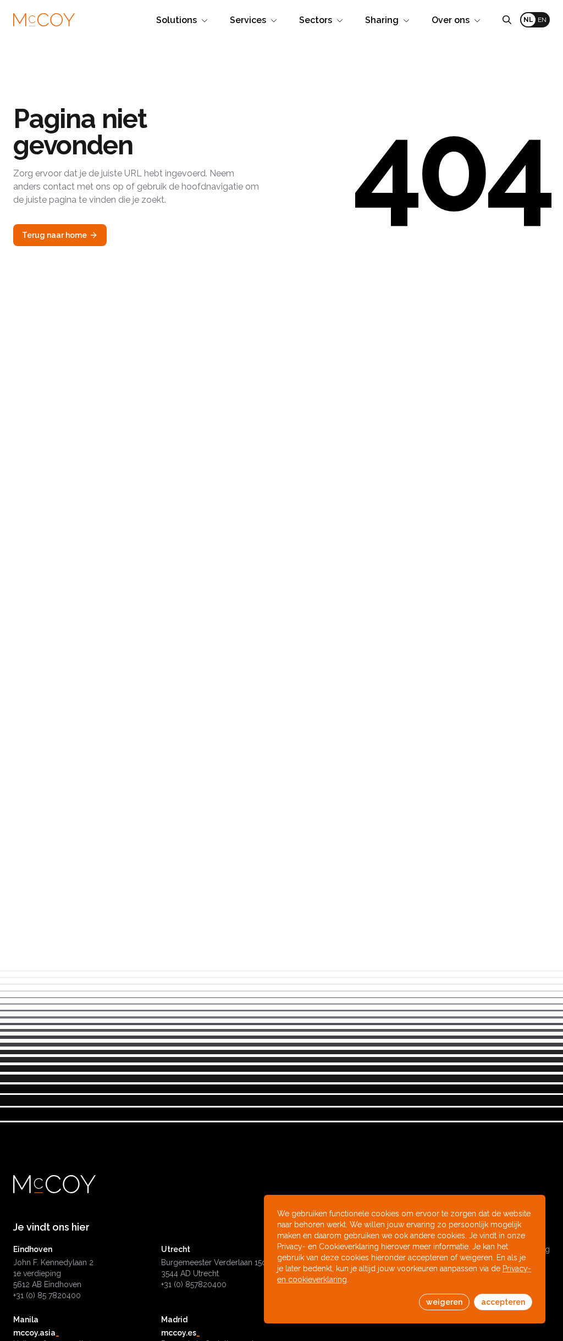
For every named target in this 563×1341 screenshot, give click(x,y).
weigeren (444, 1302)
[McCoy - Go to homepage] (44, 20)
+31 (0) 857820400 (194, 1284)
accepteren (503, 1302)
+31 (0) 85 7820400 (47, 1295)
